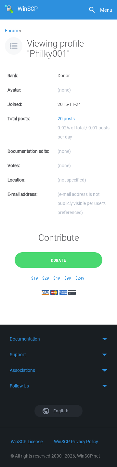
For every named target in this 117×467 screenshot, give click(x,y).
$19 (34, 278)
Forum (11, 31)
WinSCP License (27, 442)
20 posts (66, 119)
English (60, 411)
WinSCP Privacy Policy (76, 442)
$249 (79, 278)
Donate (58, 260)
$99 (67, 278)
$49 (56, 278)
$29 (45, 278)
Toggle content (58, 339)
